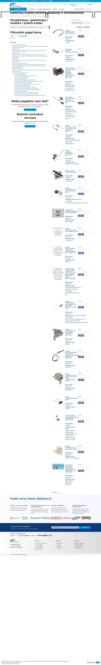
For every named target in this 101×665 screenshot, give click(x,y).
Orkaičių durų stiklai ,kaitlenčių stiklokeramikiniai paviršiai (27, 89)
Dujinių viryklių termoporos (21, 78)
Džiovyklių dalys (16, 49)
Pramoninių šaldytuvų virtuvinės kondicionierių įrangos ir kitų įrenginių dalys (29, 64)
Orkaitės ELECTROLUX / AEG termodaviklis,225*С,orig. (72, 448)
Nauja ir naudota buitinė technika (20, 63)
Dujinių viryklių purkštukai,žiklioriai (22, 77)
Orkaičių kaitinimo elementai (21, 91)
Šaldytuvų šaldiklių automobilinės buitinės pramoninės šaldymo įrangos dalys (30, 65)
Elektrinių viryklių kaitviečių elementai (23, 82)
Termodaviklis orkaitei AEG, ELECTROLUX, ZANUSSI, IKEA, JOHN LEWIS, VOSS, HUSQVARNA (70, 468)
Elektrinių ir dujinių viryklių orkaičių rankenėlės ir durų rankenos (29, 81)
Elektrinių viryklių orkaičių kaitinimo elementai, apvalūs (27, 84)
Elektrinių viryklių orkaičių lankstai (22, 85)
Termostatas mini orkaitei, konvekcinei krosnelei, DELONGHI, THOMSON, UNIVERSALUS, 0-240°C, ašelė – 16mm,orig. (71, 72)
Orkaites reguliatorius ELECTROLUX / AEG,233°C (69, 153)
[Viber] (51, 1)
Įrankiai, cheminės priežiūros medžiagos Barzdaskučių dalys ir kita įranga (29, 54)
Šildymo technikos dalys (18, 67)
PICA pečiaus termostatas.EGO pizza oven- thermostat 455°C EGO (70, 99)
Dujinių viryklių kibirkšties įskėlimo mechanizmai (25, 75)
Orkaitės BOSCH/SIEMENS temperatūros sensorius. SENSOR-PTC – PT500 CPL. (71, 250)
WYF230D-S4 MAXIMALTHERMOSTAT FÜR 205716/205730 (71, 211)
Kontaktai (61, 9)
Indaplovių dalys (16, 53)
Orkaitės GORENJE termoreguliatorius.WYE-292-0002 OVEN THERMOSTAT (72, 418)
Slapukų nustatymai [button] (90, 662)
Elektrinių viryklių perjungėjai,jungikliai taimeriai (25, 86)
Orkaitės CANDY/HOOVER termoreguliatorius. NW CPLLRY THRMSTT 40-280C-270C (71, 305)
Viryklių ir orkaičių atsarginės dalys (21, 16)
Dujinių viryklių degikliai (20, 74)
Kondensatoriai (16, 58)
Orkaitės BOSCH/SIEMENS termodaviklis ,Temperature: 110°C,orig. (70, 332)
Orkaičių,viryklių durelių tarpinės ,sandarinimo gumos (26, 93)
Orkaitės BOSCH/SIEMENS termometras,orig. (70, 32)
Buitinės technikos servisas (44, 9)
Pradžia (11, 16)
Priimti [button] (98, 662)
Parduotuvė (32, 9)
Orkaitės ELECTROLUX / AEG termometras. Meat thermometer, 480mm (70, 128)
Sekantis (56, 492)
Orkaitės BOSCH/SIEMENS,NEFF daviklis (71, 398)
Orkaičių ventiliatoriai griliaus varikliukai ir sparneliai (26, 92)
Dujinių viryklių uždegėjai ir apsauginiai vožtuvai (25, 79)
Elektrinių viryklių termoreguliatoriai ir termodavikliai (26, 88)
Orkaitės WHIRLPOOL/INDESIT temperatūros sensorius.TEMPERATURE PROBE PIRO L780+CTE (72, 354)
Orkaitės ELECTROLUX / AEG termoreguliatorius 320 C (70, 190)
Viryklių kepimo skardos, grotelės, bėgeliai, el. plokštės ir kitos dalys (30, 95)
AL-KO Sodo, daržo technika (19, 44)
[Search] (64, 4)
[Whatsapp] (50, 1)
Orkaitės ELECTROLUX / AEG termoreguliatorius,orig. (71, 230)
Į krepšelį (81, 36)
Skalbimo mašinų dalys (18, 68)
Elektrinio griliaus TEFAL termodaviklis (70, 171)
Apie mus (55, 9)
